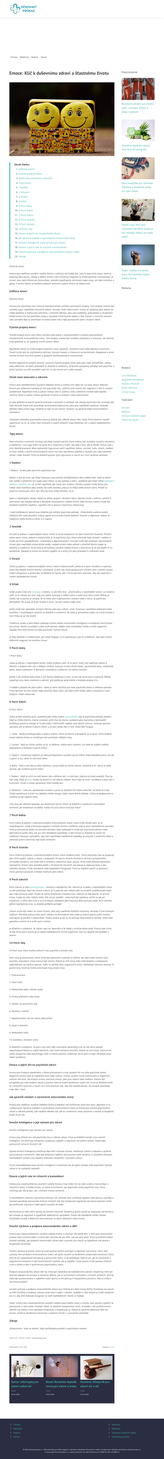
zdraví (112, 1347)
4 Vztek (23, 201)
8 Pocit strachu (27, 219)
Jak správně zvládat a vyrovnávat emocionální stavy (47, 238)
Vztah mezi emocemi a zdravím (35, 178)
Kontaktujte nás (39, 1338)
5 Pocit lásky (25, 206)
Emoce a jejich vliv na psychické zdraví (39, 233)
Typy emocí (25, 183)
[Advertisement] (82, 37)
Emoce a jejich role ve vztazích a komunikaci (43, 247)
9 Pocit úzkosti (27, 224)
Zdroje (22, 256)
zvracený (36, 591)
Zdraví (44, 57)
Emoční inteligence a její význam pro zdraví (42, 242)
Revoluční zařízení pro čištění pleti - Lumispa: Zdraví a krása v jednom (138, 107)
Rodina (34, 57)
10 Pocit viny (25, 229)
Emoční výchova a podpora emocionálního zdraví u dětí (49, 251)
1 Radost (23, 187)
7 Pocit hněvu (26, 215)
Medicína (24, 57)
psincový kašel (37, 887)
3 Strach (23, 196)
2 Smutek (24, 192)
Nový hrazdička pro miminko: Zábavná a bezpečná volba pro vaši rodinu (137, 187)
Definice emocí (27, 169)
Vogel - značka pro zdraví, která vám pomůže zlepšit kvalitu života (136, 274)
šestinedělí (72, 716)
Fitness (14, 57)
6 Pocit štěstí (26, 210)
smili (29, 779)
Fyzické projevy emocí (30, 173)
